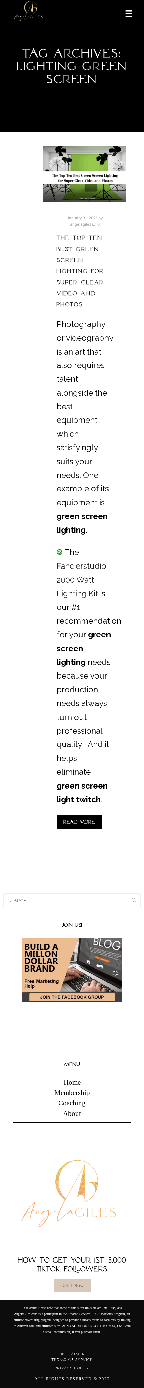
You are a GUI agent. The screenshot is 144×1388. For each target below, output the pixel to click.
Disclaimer (72, 1354)
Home (72, 1082)
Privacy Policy (72, 1368)
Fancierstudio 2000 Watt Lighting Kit (81, 579)
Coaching (72, 1103)
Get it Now (72, 1285)
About (72, 1113)
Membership (72, 1093)
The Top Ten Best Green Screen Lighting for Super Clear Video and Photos (80, 271)
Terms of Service (72, 1359)
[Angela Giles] (28, 13)
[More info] (125, 13)
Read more (79, 822)
